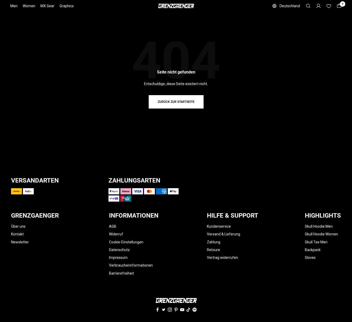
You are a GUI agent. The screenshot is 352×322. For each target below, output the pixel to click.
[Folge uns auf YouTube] (182, 310)
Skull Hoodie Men (319, 226)
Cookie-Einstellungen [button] (126, 242)
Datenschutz (119, 250)
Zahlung (213, 242)
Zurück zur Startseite (176, 102)
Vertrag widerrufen (222, 257)
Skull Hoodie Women (321, 234)
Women (29, 6)
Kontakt (17, 234)
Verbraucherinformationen (131, 265)
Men (14, 6)
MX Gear (47, 6)
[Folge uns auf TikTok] (188, 310)
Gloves (310, 257)
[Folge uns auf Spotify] (194, 310)
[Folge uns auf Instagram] (170, 310)
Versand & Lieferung (223, 234)
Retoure (213, 250)
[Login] (318, 6)
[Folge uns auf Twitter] (164, 310)
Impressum (118, 257)
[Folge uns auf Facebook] (157, 310)
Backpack (313, 250)
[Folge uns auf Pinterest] (176, 310)
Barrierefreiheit (121, 273)
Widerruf (116, 234)
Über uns (18, 226)
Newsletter (20, 242)
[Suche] (308, 6)
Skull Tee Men (316, 242)
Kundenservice (219, 226)
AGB (112, 226)
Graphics (67, 6)
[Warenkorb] (339, 6)
